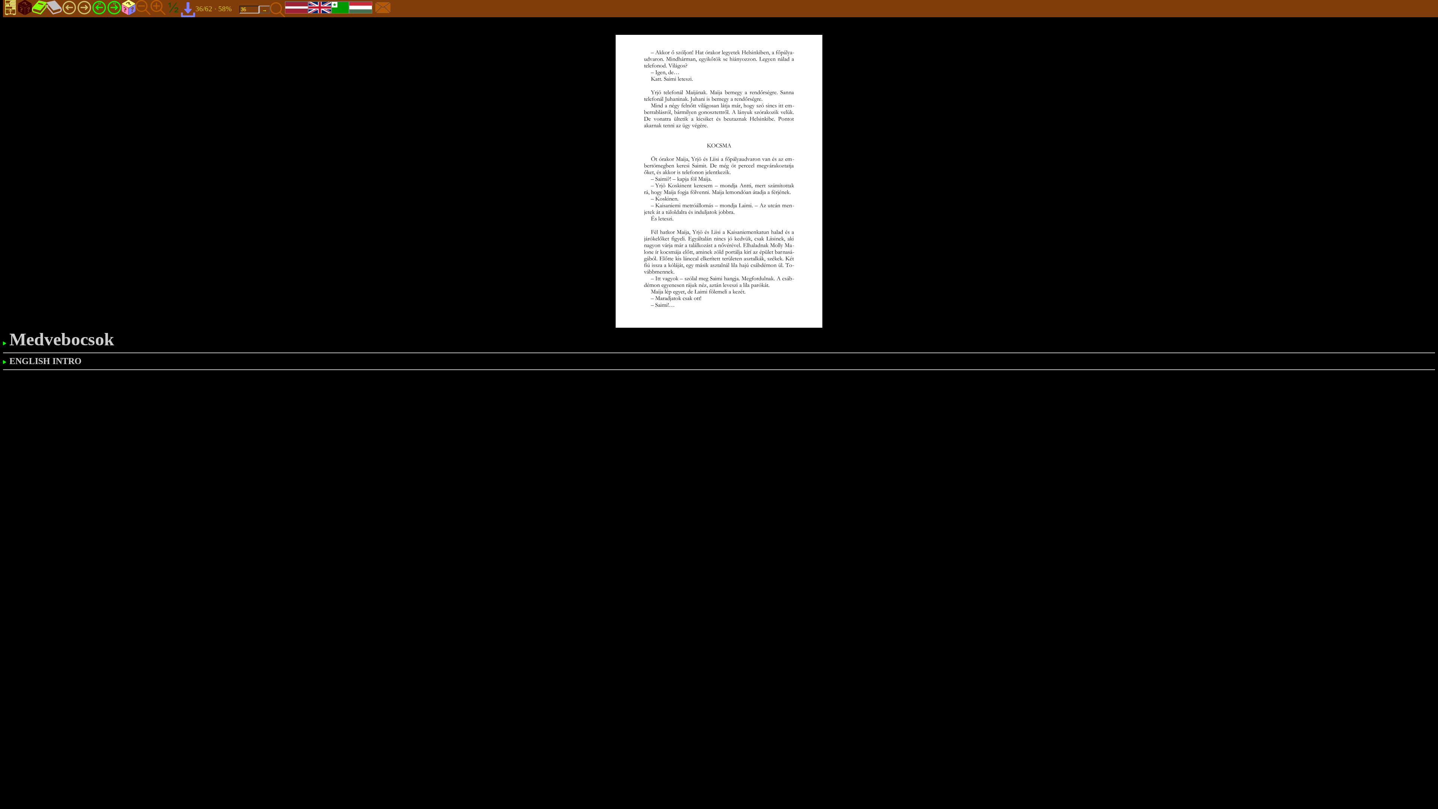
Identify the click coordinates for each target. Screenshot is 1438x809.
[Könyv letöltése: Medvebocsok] (187, 9)
